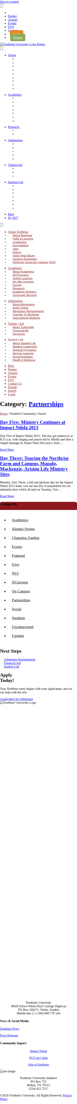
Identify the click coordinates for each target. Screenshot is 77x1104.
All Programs (25, 102)
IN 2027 (13, 217)
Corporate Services (29, 121)
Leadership (24, 66)
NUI (15, 573)
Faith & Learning (27, 62)
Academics (15, 94)
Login (11, 394)
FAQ (11, 26)
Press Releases (9, 1035)
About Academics (28, 98)
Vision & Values (27, 81)
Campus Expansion (29, 85)
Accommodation (27, 200)
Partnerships (46, 403)
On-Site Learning (27, 109)
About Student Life (28, 185)
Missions (23, 208)
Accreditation (25, 70)
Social (16, 609)
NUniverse (20, 582)
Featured (18, 555)
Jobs (20, 73)
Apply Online (25, 147)
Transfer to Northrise (29, 155)
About (12, 55)
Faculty (22, 113)
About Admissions (28, 143)
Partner (12, 16)
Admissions (15, 140)
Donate (17, 37)
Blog (11, 214)
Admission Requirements (32, 151)
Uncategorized (23, 627)
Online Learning (27, 105)
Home (4, 413)
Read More (7, 449)
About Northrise (27, 58)
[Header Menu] (1, 6)
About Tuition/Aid (28, 168)
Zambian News (9, 1028)
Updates (18, 636)
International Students (30, 159)
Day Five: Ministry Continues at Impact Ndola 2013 (32, 425)
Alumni (12, 19)
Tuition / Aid (16, 323)
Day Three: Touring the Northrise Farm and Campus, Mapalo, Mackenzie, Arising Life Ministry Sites (34, 466)
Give (15, 564)
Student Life (15, 182)
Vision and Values (24, 255)
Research (13, 127)
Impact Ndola (38, 1051)
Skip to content (9, 1)
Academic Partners (29, 117)
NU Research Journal (30, 130)
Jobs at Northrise (38, 1064)
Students (18, 618)
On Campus (21, 591)
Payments (23, 176)
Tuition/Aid (15, 165)
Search (12, 390)
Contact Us (15, 383)
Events (12, 23)
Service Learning (27, 197)
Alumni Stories (23, 529)
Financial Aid (25, 172)
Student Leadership (29, 189)
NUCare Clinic (38, 1057)
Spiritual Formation (28, 193)
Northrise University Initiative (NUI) (37, 88)
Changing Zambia (25, 538)
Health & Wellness (28, 204)
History (22, 77)
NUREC (22, 134)
